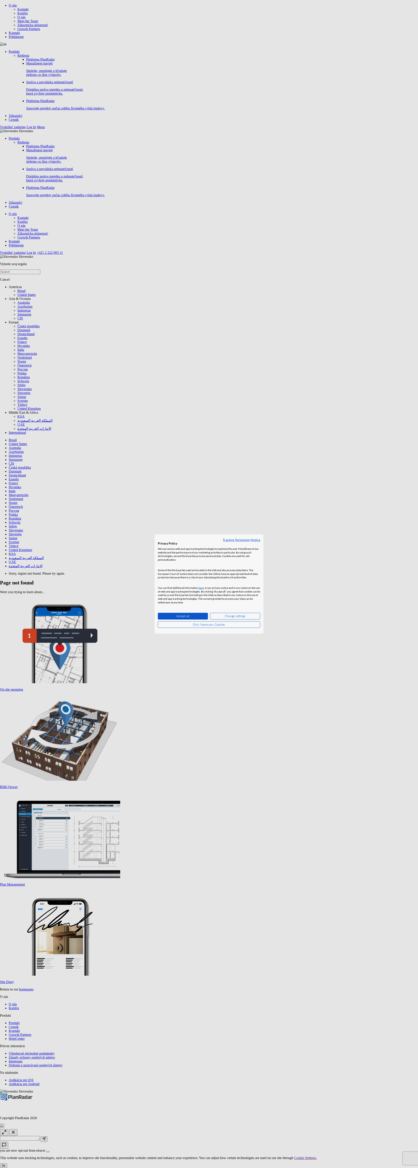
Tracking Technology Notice (241, 540)
